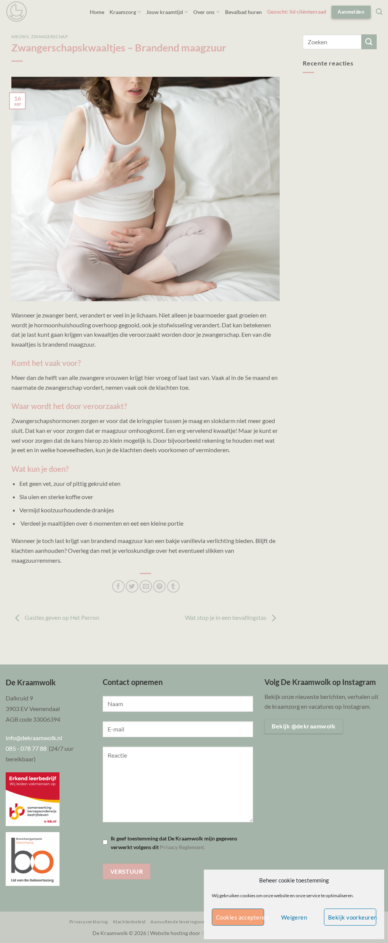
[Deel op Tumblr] (173, 586)
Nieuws (20, 36)
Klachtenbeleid (129, 921)
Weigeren (294, 917)
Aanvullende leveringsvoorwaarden (189, 921)
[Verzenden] (369, 41)
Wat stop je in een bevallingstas (226, 617)
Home (97, 12)
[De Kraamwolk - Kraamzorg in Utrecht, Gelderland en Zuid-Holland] (16, 11)
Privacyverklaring (88, 921)
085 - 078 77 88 (27, 748)
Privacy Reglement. (182, 847)
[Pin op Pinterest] (159, 586)
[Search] (379, 12)
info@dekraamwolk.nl (34, 737)
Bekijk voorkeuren (352, 917)
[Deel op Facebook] (118, 586)
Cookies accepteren (240, 917)
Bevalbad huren (243, 12)
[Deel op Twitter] (132, 586)
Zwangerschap (49, 36)
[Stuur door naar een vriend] (145, 586)
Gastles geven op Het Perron (61, 617)
